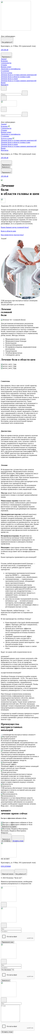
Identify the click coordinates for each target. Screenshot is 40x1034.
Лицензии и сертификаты (10, 69)
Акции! (4, 59)
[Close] (4, 904)
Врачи (3, 83)
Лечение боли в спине (9, 79)
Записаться (6, 167)
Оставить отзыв (18, 841)
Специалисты (6, 63)
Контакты (4, 85)
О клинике (5, 71)
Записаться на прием (9, 826)
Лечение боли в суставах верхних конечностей (19, 75)
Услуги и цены (6, 73)
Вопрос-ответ (6, 67)
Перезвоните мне (7, 942)
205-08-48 (4, 50)
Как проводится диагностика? (12, 235)
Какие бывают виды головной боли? (15, 227)
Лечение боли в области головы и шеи (15, 77)
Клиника (4, 61)
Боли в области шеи (8, 231)
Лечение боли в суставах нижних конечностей (18, 81)
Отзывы (4, 65)
